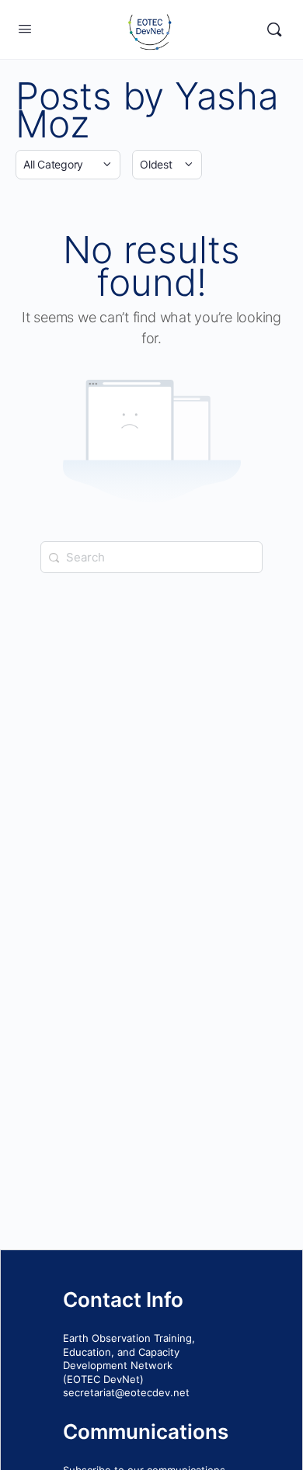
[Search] (274, 29)
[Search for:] (151, 557)
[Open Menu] (25, 28)
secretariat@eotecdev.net (126, 1392)
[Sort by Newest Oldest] (167, 164)
